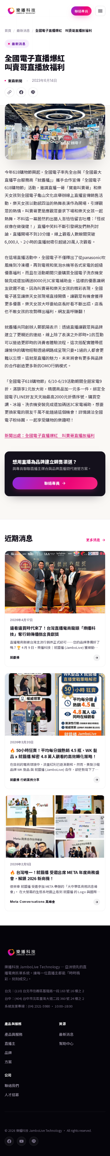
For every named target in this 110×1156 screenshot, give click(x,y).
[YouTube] (21, 1141)
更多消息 (93, 540)
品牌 (8, 1052)
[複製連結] (9, 92)
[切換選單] (100, 11)
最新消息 (23, 30)
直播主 (10, 1043)
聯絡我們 (12, 1085)
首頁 (8, 30)
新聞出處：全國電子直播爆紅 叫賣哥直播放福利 (50, 435)
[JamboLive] (21, 11)
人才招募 (12, 1094)
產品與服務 (14, 1034)
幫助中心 (66, 1043)
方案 (8, 1061)
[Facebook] (21, 92)
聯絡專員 (81, 11)
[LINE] (33, 92)
